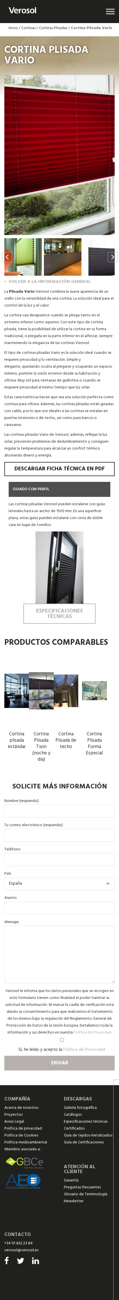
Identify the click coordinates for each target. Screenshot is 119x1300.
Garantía (71, 1180)
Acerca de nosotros (21, 1107)
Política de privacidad (23, 1128)
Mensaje (11, 922)
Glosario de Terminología (85, 1194)
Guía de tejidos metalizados (88, 1135)
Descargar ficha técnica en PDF (59, 469)
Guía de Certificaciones (84, 1142)
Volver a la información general (50, 281)
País (7, 873)
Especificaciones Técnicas (59, 614)
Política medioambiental (25, 1142)
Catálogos (73, 1114)
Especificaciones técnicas (85, 1121)
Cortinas (28, 28)
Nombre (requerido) (21, 801)
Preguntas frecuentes (82, 1187)
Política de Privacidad (84, 1049)
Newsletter (73, 1201)
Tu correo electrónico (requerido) (33, 825)
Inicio (13, 28)
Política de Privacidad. (93, 1032)
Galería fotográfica (80, 1107)
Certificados (74, 1128)
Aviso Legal (14, 1121)
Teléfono (12, 849)
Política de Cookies (21, 1135)
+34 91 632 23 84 (18, 1243)
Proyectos (13, 1114)
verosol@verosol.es (21, 1250)
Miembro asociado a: (22, 1149)
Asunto (10, 898)
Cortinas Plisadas (53, 28)
